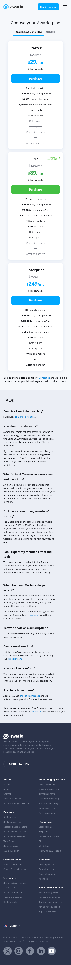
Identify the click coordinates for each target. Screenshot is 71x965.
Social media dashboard (14, 831)
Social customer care (13, 892)
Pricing (6, 784)
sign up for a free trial (24, 416)
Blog (41, 841)
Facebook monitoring (49, 799)
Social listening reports (14, 836)
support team (15, 658)
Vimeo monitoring (47, 808)
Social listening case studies (16, 803)
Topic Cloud (9, 841)
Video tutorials (45, 827)
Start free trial (48, 6)
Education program (48, 869)
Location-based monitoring (16, 827)
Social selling (9, 888)
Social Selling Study (48, 892)
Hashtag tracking (11, 902)
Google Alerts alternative (14, 869)
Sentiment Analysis (12, 822)
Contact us (44, 377)
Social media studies (51, 887)
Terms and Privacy (12, 799)
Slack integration (11, 846)
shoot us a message (30, 695)
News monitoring (47, 813)
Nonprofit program (47, 874)
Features (8, 812)
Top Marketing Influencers (51, 902)
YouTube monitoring (48, 803)
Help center (44, 831)
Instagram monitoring (49, 789)
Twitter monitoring (47, 794)
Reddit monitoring (47, 784)
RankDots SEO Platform (50, 851)
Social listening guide (49, 836)
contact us (36, 711)
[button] (65, 7)
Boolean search (10, 817)
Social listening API (12, 851)
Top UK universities (48, 912)
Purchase (35, 78)
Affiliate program (46, 864)
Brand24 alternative (12, 864)
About (6, 789)
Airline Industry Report (49, 907)
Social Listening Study (49, 897)
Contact (7, 794)
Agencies (43, 879)
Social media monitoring (14, 883)
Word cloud (44, 846)
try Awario (33, 615)
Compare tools (12, 859)
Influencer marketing (13, 897)
